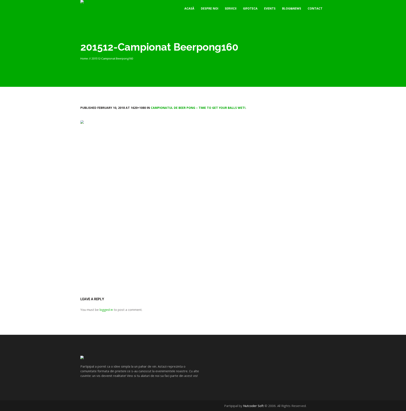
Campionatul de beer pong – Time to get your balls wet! (198, 108)
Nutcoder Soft (253, 406)
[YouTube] (319, 406)
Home (84, 58)
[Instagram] (323, 406)
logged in (106, 309)
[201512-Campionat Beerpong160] (203, 202)
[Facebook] (314, 406)
